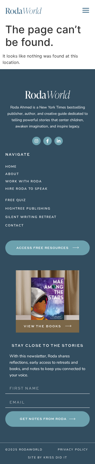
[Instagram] (36, 141)
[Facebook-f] (47, 141)
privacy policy (73, 449)
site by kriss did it (47, 457)
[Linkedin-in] (58, 141)
